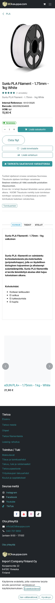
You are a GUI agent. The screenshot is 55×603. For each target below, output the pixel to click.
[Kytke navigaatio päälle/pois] (50, 4)
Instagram (11, 492)
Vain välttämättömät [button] (28, 597)
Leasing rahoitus (11, 441)
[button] (5, 366)
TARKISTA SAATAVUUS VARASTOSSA (28, 163)
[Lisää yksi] (14, 129)
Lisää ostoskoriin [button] (37, 129)
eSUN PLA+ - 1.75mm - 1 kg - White (27, 385)
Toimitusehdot (9, 205)
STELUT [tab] (39, 224)
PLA (8, 13)
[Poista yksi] (4, 129)
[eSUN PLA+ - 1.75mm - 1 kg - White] (27, 359)
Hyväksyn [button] (46, 597)
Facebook (11, 497)
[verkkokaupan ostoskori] (44, 4)
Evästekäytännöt (32, 588)
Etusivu (6, 419)
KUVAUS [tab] (16, 224)
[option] (27, 366)
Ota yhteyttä (8, 544)
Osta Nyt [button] (13, 140)
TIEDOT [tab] (27, 224)
